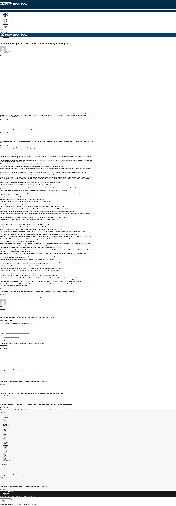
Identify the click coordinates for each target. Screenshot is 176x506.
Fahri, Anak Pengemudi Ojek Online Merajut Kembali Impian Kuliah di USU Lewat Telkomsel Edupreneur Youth (31, 393)
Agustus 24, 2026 (4, 407)
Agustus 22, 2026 (4, 145)
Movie (4, 437)
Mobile (4, 436)
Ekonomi (5, 424)
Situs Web (2, 340)
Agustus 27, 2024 (4, 52)
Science (5, 451)
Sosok (4, 25)
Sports (4, 454)
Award (4, 420)
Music (4, 438)
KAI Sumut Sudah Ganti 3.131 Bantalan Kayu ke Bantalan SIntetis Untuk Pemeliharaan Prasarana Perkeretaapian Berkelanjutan (36, 404)
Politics (4, 447)
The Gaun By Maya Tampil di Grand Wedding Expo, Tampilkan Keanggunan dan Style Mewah (27, 317)
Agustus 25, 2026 (4, 132)
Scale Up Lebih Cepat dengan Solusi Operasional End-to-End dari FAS (20, 130)
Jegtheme (34, 496)
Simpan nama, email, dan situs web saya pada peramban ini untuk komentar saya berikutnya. (23, 343)
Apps (4, 419)
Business (5, 423)
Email (1, 338)
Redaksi (5, 494)
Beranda (5, 11)
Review (4, 24)
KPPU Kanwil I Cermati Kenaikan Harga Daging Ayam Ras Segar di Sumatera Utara (23, 381)
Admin (8, 51)
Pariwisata (5, 20)
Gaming (4, 430)
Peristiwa (5, 446)
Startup (4, 455)
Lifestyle (5, 434)
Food (4, 428)
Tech (4, 456)
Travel (4, 459)
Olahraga (5, 19)
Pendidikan (5, 443)
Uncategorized (6, 460)
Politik (4, 23)
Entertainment (6, 425)
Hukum (4, 18)
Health (4, 432)
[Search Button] (11, 499)
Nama (2, 335)
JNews (5, 496)
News (4, 439)
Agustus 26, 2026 (4, 396)
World (4, 462)
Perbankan (5, 22)
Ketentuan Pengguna (8, 491)
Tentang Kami (6, 493)
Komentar (2, 333)
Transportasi (6, 37)
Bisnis (4, 16)
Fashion (5, 426)
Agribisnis (5, 15)
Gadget (4, 429)
